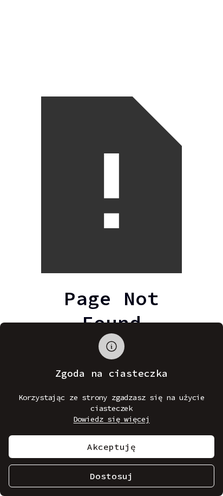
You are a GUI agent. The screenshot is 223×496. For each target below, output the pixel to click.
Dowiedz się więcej (112, 419)
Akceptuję (111, 446)
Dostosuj (111, 476)
